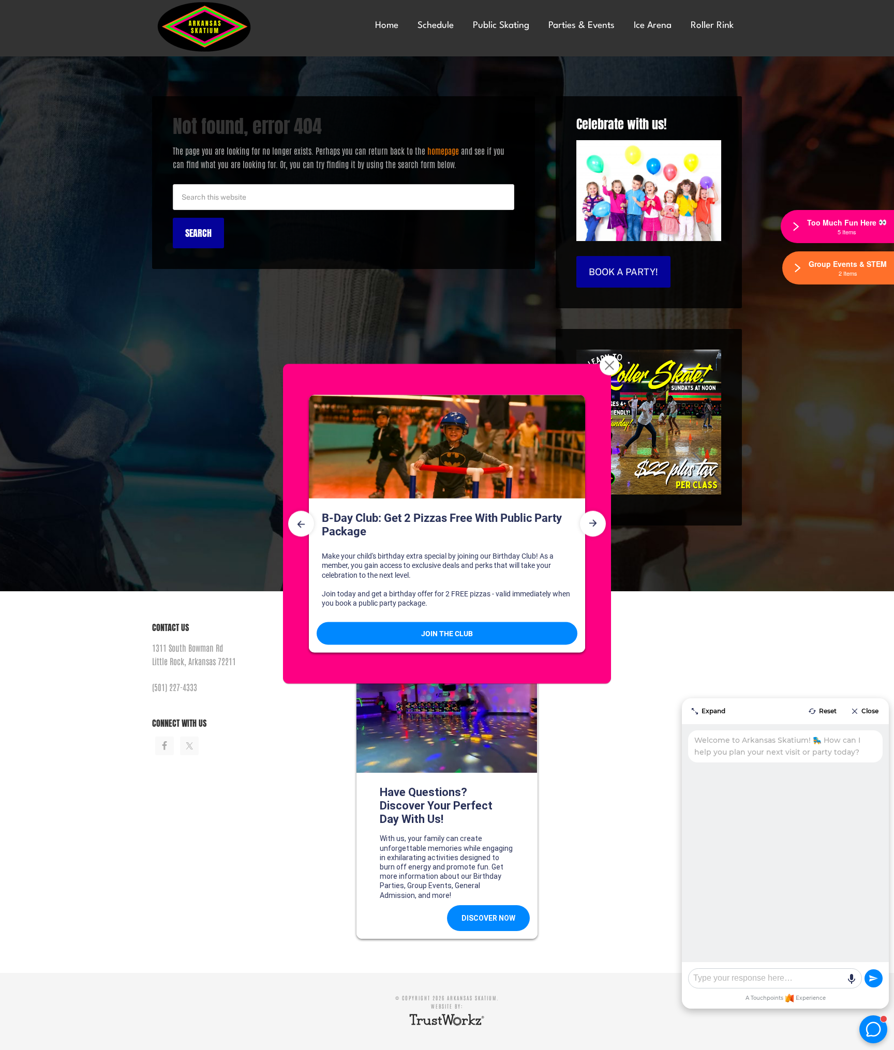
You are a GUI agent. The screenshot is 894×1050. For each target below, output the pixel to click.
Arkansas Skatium (229, 27)
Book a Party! (623, 271)
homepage (443, 150)
